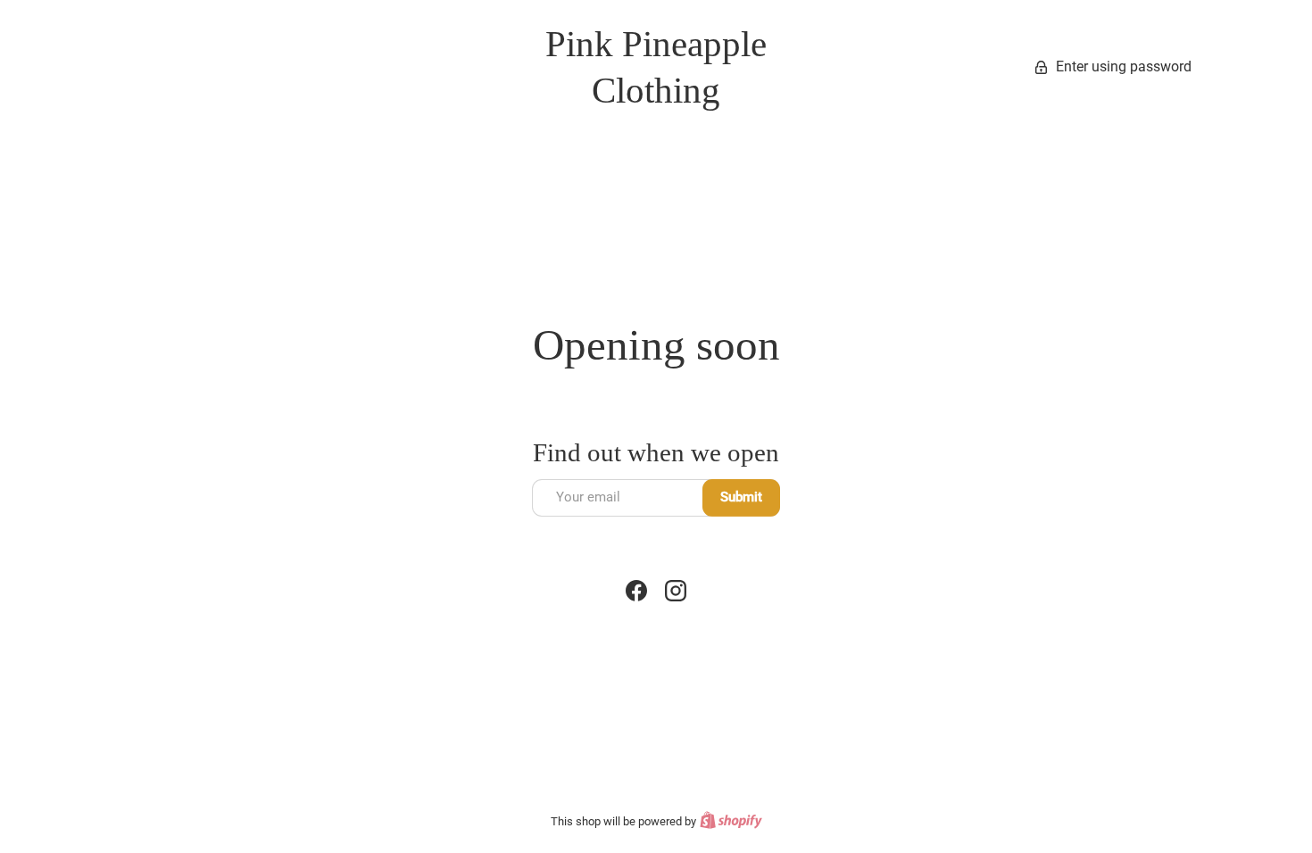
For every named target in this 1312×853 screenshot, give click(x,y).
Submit (741, 497)
